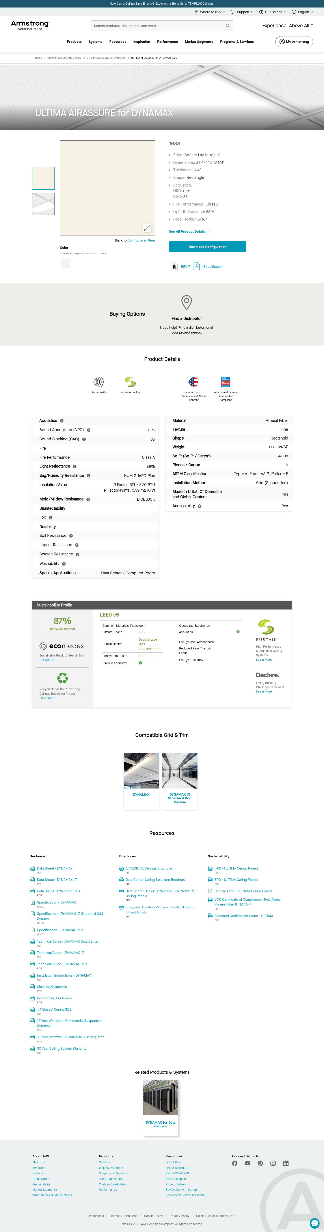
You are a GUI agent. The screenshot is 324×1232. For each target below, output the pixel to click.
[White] (65, 263)
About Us (38, 1162)
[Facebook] (235, 1163)
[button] (315, 1223)
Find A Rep (173, 1162)
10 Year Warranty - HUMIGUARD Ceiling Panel (71, 1037)
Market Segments (44, 1190)
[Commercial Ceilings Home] (30, 25)
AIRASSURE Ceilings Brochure (149, 868)
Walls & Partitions (111, 1168)
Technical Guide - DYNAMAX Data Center (68, 941)
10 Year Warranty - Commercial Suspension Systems (69, 1023)
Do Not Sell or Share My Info (215, 1216)
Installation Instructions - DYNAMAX (64, 975)
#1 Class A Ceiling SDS (54, 1009)
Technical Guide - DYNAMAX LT (60, 952)
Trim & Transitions (111, 1179)
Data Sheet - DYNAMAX (55, 868)
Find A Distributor (178, 1168)
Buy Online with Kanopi (181, 1190)
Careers (37, 1173)
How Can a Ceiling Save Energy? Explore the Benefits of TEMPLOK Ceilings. (162, 4)
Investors (38, 1168)
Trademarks (96, 1216)
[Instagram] (273, 1163)
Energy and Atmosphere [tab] (196, 641)
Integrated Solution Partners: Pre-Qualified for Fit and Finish (161, 909)
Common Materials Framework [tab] (123, 625)
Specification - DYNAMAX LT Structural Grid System (70, 916)
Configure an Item (141, 240)
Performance (108, 1190)
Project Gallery (176, 1185)
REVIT (185, 266)
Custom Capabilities (112, 1185)
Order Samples (176, 1179)
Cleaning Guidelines (52, 986)
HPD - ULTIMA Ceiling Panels (236, 868)
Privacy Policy (179, 1216)
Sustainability (41, 1185)
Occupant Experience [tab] (194, 625)
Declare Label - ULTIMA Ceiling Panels (243, 891)
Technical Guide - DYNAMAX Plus (62, 964)
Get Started (47, 660)
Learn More (47, 698)
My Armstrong (297, 41)
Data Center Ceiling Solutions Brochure (155, 879)
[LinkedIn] (286, 1163)
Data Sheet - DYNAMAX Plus (58, 891)
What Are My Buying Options (52, 1195)
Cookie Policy (153, 1216)
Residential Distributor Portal (185, 1195)
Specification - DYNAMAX (56, 902)
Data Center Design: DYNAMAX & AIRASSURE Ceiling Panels (160, 893)
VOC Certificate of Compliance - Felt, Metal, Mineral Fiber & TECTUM (247, 902)
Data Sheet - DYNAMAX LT (57, 879)
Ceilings (104, 1162)
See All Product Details (187, 231)
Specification (213, 266)
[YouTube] (247, 1163)
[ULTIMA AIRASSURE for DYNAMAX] (43, 178)
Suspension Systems (113, 1173)
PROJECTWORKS (177, 1173)
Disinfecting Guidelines (54, 998)
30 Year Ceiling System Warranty (61, 1048)
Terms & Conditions (124, 1216)
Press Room (40, 1179)
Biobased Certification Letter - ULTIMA (243, 915)
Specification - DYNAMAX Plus (60, 930)
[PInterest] (260, 1163)
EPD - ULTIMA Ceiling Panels (236, 879)
